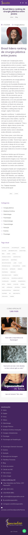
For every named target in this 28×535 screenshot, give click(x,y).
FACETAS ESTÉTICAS (6, 290)
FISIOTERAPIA (5, 272)
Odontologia (7, 214)
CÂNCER (24, 287)
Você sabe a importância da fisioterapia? (14, 339)
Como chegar (6, 476)
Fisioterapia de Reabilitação (11, 439)
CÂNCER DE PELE (17, 256)
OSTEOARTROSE (16, 265)
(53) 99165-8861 (8, 493)
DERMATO (20, 269)
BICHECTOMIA (23, 250)
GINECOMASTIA (16, 293)
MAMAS (23, 247)
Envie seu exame (7, 466)
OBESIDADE (13, 272)
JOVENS (16, 193)
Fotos (4, 417)
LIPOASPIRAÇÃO (15, 247)
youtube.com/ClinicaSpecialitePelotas (13, 510)
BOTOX (14, 253)
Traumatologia (8, 224)
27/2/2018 (6, 25)
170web (15, 531)
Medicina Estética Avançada (11, 430)
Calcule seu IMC (7, 469)
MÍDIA (11, 193)
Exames (6, 231)
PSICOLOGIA (5, 269)
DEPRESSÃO (12, 269)
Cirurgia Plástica (7, 426)
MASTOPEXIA (14, 259)
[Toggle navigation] (26, 2)
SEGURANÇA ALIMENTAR (17, 278)
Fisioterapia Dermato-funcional (12, 446)
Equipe (4, 413)
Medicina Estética (9, 211)
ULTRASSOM (9, 287)
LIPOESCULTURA (5, 247)
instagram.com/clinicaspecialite (13, 504)
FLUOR (20, 262)
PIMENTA (9, 284)
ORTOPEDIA (17, 287)
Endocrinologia (8, 221)
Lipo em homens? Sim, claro (14, 394)
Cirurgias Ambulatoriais (10, 433)
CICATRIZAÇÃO (5, 281)
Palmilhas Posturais (8, 460)
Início (11, 17)
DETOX (3, 284)
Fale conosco (6, 473)
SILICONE (4, 250)
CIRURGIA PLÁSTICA (6, 256)
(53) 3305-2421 (8, 489)
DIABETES (16, 275)
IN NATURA (15, 284)
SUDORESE (4, 293)
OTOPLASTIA (5, 296)
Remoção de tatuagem (10, 456)
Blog (16, 17)
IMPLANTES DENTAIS (6, 262)
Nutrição (6, 227)
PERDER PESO (16, 290)
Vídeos (4, 420)
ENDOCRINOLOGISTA (6, 275)
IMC (10, 293)
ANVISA (24, 265)
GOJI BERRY (13, 281)
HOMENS (12, 296)
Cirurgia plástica (19, 25)
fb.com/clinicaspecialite (10, 500)
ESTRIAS (22, 284)
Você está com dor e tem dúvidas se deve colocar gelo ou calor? (14, 367)
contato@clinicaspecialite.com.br (13, 496)
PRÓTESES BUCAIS (6, 265)
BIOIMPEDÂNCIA (21, 281)
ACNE (3, 287)
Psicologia (6, 234)
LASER (14, 262)
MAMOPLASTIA (5, 259)
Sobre (4, 410)
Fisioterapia (7, 218)
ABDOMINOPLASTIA (12, 250)
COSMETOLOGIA (5, 278)
